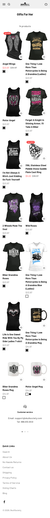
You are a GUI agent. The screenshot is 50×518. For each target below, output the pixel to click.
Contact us (8, 467)
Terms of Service (11, 482)
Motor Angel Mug (34, 386)
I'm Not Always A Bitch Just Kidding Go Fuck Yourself (12, 176)
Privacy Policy (10, 477)
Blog (5, 493)
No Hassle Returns (12, 462)
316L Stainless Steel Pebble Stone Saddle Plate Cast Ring (36, 169)
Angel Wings (9, 63)
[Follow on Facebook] (4, 502)
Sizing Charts (9, 488)
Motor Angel (9, 120)
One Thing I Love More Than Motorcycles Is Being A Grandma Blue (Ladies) (36, 282)
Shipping (7, 472)
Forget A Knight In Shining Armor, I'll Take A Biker (35, 123)
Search (6, 451)
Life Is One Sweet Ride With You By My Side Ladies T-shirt (13, 338)
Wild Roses (31, 225)
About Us (7, 457)
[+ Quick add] (21, 57)
